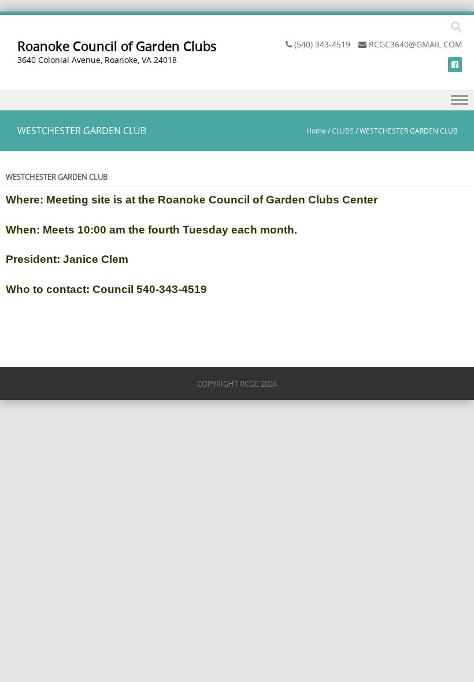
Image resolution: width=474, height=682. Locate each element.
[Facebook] (455, 64)
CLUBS (343, 130)
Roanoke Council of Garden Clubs (117, 46)
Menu (237, 100)
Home (316, 130)
